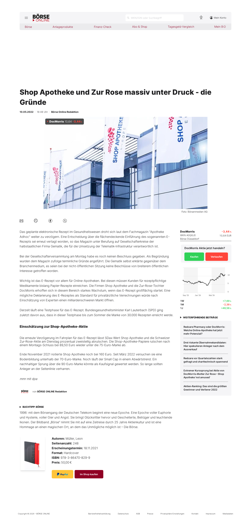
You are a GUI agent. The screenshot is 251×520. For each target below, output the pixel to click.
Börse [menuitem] (28, 26)
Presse (150, 513)
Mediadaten (228, 513)
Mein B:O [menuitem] (220, 26)
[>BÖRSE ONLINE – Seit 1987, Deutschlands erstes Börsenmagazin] (41, 18)
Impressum (210, 513)
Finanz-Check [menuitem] (102, 26)
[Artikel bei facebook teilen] (50, 221)
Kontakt (195, 513)
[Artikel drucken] (36, 221)
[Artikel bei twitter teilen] (65, 221)
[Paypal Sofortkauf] (62, 474)
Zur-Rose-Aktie (30, 341)
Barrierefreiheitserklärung (99, 513)
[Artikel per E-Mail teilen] (21, 221)
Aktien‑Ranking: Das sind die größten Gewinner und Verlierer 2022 (205, 388)
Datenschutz (123, 513)
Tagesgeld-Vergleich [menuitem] (181, 26)
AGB (138, 513)
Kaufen (194, 256)
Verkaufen (217, 256)
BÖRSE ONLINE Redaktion (52, 391)
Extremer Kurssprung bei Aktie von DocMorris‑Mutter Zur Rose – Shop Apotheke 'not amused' (204, 374)
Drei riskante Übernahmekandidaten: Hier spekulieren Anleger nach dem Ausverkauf (205, 346)
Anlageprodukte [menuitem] (63, 26)
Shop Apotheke (132, 338)
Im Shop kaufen (89, 474)
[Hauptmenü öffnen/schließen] (26, 18)
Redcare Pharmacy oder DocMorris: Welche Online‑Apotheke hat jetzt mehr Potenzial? (204, 330)
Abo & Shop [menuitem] (139, 26)
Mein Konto (220, 17)
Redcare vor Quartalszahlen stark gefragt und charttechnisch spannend (206, 360)
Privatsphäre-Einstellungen (172, 513)
